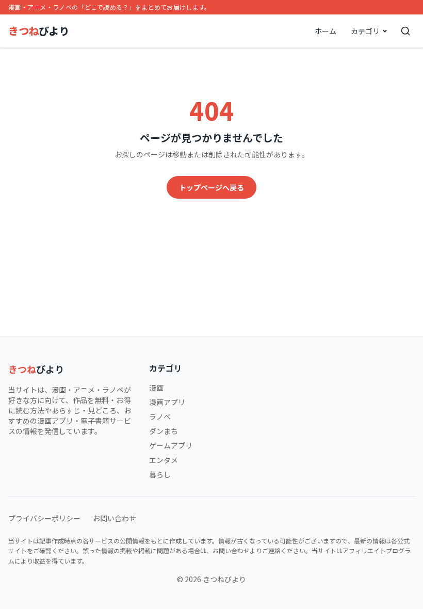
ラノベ (160, 416)
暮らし (160, 474)
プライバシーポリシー (44, 518)
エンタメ (163, 460)
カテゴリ (365, 31)
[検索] (405, 31)
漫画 (156, 387)
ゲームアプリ (170, 445)
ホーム (325, 31)
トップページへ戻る (211, 187)
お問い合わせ (114, 518)
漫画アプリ (167, 402)
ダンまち (163, 431)
